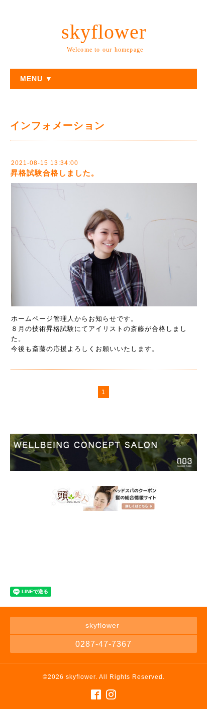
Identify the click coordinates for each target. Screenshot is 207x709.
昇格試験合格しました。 (55, 172)
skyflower (103, 32)
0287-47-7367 (103, 644)
